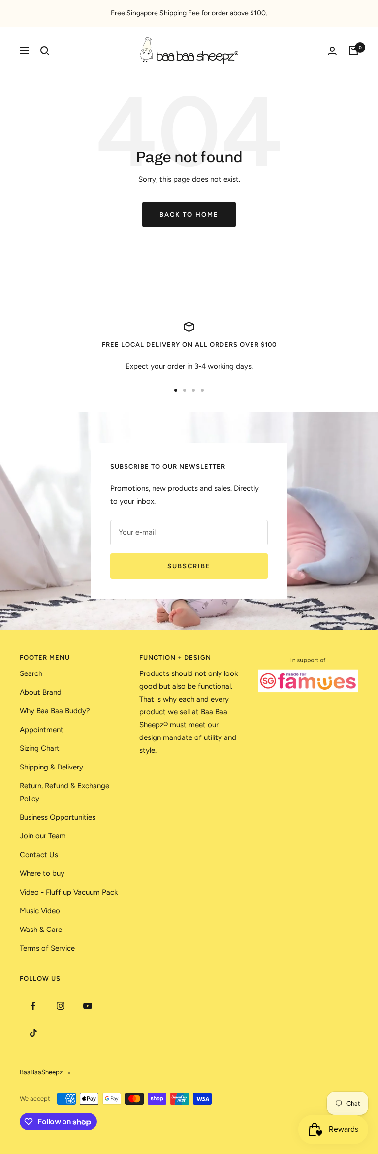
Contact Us (39, 854)
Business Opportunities (57, 817)
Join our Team (43, 836)
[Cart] (353, 50)
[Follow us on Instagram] (60, 1006)
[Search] (44, 50)
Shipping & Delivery (51, 767)
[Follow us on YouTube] (87, 1006)
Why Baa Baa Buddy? (55, 710)
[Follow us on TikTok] (33, 1033)
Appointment (41, 729)
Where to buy (42, 873)
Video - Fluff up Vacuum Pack (69, 892)
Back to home (189, 214)
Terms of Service (47, 948)
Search (31, 673)
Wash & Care (41, 929)
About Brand (41, 692)
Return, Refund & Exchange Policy (64, 792)
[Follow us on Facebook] (33, 1006)
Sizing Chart (40, 748)
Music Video (40, 910)
